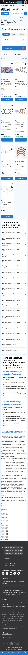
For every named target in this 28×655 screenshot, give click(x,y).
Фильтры (20, 54)
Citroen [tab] (6, 39)
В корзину (7, 99)
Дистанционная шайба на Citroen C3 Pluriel (12, 294)
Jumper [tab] (6, 44)
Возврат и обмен (17, 590)
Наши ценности (14, 581)
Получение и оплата (7, 590)
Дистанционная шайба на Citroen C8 (12, 333)
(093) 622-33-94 (19, 553)
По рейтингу (5, 54)
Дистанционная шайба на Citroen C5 (12, 322)
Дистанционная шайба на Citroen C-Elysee (12, 266)
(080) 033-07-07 (8, 547)
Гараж (13, 652)
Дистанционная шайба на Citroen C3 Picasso (12, 289)
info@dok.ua (7, 558)
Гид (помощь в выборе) (8, 604)
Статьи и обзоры (14, 602)
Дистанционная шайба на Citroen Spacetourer (11, 244)
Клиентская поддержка (10, 594)
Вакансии (4, 583)
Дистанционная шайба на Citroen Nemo (11, 238)
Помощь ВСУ (22, 606)
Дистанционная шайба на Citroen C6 (12, 328)
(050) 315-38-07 (19, 550)
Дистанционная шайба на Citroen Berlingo (11, 255)
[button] (5, 13)
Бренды (21, 602)
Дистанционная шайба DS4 (9, 344)
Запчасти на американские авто (10, 606)
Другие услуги (21, 592)
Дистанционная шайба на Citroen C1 (12, 272)
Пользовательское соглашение (9, 592)
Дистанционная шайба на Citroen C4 (12, 300)
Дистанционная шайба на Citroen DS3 (12, 339)
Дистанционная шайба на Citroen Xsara (11, 250)
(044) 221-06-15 (9, 550)
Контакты (21, 581)
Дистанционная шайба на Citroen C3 (12, 283)
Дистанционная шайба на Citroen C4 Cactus (12, 311)
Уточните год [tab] (8, 48)
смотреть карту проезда (10, 565)
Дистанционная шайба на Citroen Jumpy (11, 233)
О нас (3, 581)
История (7, 581)
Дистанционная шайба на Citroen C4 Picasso (12, 316)
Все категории (5, 602)
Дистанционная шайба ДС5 (9, 350)
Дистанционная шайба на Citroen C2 (12, 278)
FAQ (3, 594)
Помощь (19, 594)
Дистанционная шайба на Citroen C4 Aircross (12, 305)
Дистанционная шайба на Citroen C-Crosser (12, 261)
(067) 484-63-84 (9, 553)
